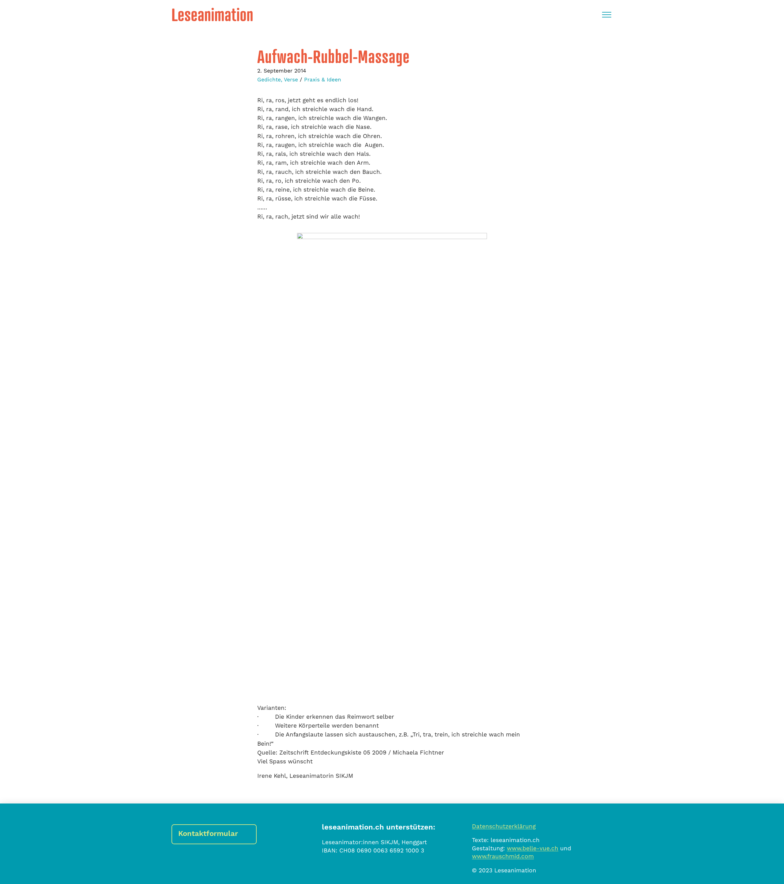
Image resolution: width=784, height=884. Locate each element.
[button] (606, 14)
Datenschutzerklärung (504, 826)
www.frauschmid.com (503, 856)
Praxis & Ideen (322, 80)
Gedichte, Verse (277, 80)
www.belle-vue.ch (532, 848)
